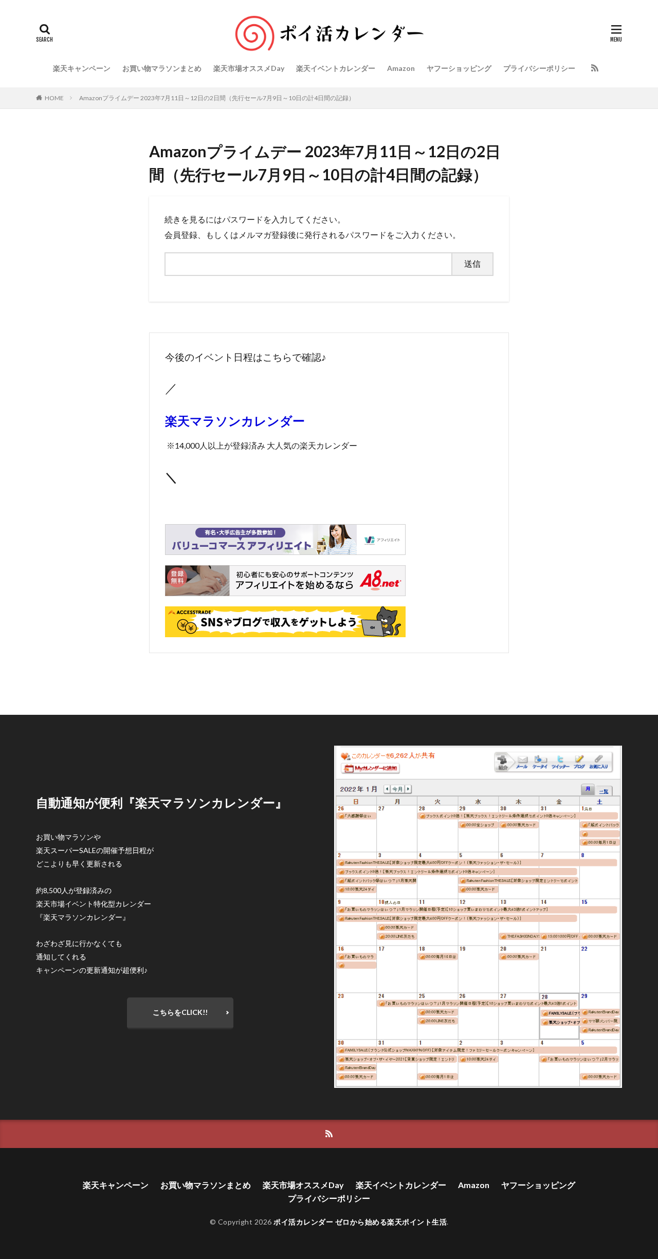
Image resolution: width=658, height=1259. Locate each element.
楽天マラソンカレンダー (235, 420)
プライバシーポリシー (539, 68)
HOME (54, 98)
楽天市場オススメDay (248, 68)
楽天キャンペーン (82, 68)
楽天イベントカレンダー (335, 68)
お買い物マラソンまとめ (162, 68)
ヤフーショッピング (459, 68)
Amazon (401, 68)
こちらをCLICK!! (180, 1012)
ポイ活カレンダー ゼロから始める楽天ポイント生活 (360, 1221)
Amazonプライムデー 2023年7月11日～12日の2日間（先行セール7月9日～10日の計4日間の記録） (217, 98)
